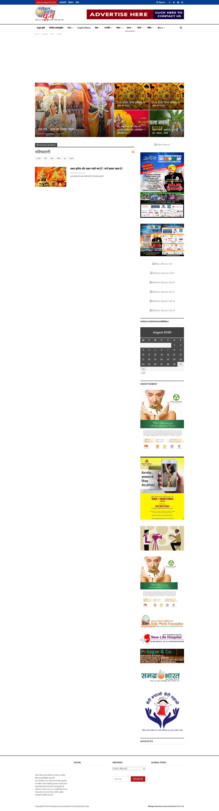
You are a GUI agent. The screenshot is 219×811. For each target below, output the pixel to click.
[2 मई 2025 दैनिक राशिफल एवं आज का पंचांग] (166, 96)
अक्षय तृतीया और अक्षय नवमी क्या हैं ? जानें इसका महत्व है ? (96, 168)
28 (168, 364)
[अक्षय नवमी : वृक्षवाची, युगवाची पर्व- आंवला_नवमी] (166, 123)
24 (143, 364)
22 (174, 359)
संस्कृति (71, 158)
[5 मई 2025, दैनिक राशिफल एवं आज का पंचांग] (131, 96)
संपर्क (77, 2)
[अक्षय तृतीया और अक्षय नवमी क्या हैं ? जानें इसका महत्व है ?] (50, 177)
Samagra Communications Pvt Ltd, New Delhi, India (69, 806)
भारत (69, 28)
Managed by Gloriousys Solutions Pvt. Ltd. (166, 806)
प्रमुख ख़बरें (41, 28)
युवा (65, 158)
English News (84, 28)
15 (174, 354)
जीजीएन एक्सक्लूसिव (56, 28)
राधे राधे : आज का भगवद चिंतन (56, 129)
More (160, 28)
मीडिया (58, 158)
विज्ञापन (70, 2)
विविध (149, 28)
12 (155, 354)
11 (149, 354)
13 (162, 354)
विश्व (96, 28)
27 (161, 364)
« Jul (142, 373)
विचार (118, 28)
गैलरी (139, 28)
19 (155, 359)
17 (143, 359)
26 (155, 364)
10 (143, 354)
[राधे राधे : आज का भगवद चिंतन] (74, 110)
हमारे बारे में (63, 2)
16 (181, 354)
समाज (129, 28)
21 (168, 359)
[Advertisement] (109, 58)
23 (181, 359)
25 (149, 364)
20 (161, 359)
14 (168, 354)
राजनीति (107, 28)
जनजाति (38, 158)
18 (149, 359)
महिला (52, 158)
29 (174, 364)
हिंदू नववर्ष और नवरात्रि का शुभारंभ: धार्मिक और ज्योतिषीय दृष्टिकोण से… (129, 129)
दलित (45, 158)
